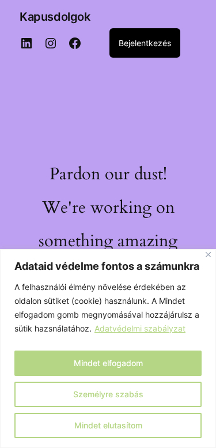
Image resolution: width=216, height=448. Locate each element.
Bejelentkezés (145, 43)
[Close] (208, 254)
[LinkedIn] (26, 43)
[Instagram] (51, 43)
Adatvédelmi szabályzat (139, 328)
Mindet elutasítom (108, 425)
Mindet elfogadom (108, 363)
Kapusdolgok (55, 17)
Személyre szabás (108, 394)
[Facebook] (75, 43)
